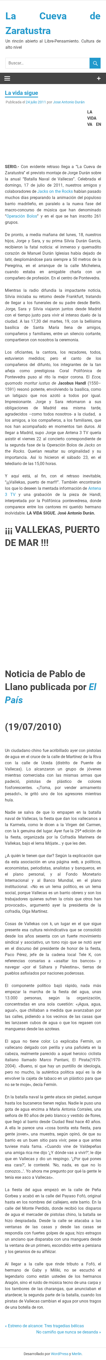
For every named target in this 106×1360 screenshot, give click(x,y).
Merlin (77, 1354)
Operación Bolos (21, 216)
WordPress (59, 1354)
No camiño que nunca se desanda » (68, 1332)
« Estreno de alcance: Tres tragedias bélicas (44, 1325)
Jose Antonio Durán (69, 102)
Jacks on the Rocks (55, 191)
